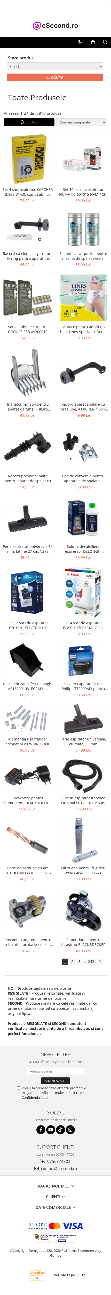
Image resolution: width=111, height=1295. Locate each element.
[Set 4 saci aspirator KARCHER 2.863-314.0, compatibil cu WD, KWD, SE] (28, 159)
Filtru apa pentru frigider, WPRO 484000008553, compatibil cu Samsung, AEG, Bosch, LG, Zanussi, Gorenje (83, 870)
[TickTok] (60, 1129)
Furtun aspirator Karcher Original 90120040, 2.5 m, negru (83, 800)
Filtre (31, 122)
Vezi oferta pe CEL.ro (69, 1275)
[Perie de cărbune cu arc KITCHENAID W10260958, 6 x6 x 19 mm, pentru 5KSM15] (28, 840)
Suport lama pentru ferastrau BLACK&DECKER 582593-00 (83, 942)
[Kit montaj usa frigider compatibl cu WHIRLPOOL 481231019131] (28, 719)
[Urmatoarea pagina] (100, 962)
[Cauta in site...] (105, 42)
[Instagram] (70, 1129)
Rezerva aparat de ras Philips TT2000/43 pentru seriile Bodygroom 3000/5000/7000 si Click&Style (83, 686)
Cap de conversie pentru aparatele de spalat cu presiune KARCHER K (83, 478)
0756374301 (58, 1161)
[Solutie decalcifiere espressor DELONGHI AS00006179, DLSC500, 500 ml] (83, 518)
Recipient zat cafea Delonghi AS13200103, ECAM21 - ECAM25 (27, 686)
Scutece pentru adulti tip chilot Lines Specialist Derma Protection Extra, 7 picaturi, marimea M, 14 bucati (83, 329)
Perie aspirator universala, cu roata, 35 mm (83, 741)
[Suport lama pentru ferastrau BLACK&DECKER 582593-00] (83, 911)
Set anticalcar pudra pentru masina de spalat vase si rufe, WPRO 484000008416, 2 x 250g (83, 256)
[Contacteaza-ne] (80, 42)
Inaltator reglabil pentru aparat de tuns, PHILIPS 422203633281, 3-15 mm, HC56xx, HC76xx (27, 407)
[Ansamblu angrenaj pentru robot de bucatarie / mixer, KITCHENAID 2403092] (28, 911)
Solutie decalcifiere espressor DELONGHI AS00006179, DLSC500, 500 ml (83, 549)
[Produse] (7, 43)
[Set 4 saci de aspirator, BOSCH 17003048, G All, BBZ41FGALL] (83, 592)
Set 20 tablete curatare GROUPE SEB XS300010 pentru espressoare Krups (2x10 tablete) (28, 329)
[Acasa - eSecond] (55, 26)
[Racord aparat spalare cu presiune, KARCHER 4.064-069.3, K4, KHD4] (83, 373)
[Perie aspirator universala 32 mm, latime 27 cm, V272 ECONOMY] (28, 518)
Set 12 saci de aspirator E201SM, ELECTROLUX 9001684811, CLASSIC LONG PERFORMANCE (28, 625)
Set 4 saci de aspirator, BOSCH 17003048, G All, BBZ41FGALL (83, 625)
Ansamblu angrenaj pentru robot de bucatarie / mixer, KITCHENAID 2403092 (27, 942)
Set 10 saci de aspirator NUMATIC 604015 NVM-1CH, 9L (83, 192)
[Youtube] (50, 1129)
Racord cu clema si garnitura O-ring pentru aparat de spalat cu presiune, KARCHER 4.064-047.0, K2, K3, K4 (28, 256)
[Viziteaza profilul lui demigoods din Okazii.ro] (37, 1275)
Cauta (57, 77)
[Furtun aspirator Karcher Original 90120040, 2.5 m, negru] (83, 776)
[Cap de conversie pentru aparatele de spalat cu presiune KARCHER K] (83, 447)
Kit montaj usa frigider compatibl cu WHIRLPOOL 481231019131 (28, 741)
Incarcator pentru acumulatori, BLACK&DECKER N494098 (28, 800)
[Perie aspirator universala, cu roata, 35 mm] (83, 719)
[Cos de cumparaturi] (93, 42)
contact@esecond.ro (58, 1168)
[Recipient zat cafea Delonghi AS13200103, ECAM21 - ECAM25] (28, 661)
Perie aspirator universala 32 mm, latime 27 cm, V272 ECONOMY (28, 549)
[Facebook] (40, 1129)
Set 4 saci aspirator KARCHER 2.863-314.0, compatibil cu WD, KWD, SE (28, 192)
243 (91, 961)
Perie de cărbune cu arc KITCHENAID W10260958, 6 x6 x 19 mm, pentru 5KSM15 (28, 870)
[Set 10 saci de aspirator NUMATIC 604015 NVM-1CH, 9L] (83, 159)
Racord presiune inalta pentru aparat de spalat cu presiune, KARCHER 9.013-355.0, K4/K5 (28, 478)
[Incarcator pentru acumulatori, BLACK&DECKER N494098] (28, 776)
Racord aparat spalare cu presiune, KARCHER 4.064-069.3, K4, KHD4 (83, 407)
